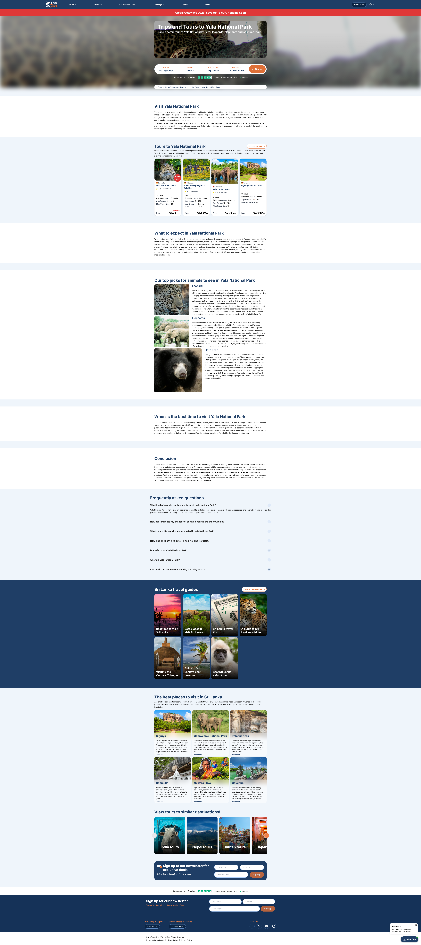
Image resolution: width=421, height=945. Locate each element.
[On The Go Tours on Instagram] (273, 926)
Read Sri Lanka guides (253, 589)
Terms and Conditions (155, 940)
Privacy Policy (172, 940)
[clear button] (174, 70)
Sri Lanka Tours (255, 146)
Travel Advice (177, 926)
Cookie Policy (186, 940)
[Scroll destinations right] (266, 835)
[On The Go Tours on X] (259, 926)
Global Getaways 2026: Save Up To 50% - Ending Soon (210, 12)
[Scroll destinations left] (154, 835)
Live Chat (411, 939)
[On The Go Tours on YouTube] (266, 926)
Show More (160, 754)
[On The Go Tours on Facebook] (252, 926)
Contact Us (359, 5)
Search (259, 69)
